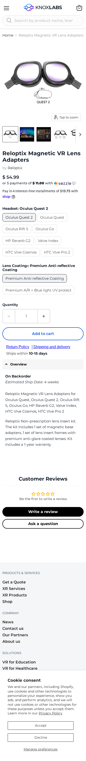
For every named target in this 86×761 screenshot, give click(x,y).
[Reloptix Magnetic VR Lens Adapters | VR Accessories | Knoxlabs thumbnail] (10, 134)
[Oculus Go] (45, 234)
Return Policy (17, 347)
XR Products (14, 595)
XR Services (13, 588)
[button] (43, 183)
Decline (40, 737)
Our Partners (15, 635)
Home (7, 35)
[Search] (9, 20)
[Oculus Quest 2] (19, 222)
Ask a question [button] (43, 523)
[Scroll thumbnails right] (79, 134)
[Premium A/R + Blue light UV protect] (39, 295)
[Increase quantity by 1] (44, 316)
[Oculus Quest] (53, 222)
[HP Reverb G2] (18, 246)
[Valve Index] (49, 246)
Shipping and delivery (51, 347)
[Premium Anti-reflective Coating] (35, 283)
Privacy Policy (50, 713)
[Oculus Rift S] (17, 234)
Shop (7, 601)
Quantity (10, 305)
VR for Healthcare (20, 668)
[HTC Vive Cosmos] (21, 257)
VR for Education (19, 662)
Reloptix (15, 168)
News (7, 622)
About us (11, 641)
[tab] (43, 364)
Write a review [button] (43, 511)
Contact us (12, 628)
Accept (41, 725)
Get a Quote (14, 582)
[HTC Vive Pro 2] (58, 257)
